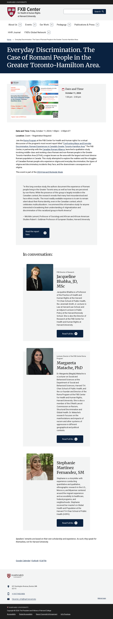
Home (9, 39)
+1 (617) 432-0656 (18, 594)
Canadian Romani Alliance (53, 149)
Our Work (44, 24)
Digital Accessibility (25, 614)
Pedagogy (61, 24)
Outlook (35, 561)
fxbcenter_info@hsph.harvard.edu (24, 599)
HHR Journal (14, 32)
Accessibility (11, 614)
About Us (12, 24)
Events (28, 24)
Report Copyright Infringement (46, 614)
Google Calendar (23, 561)
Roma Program (29, 140)
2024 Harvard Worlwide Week (50, 172)
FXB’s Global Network (35, 32)
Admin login (102, 598)
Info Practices (65, 614)
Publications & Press (84, 24)
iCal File (43, 561)
